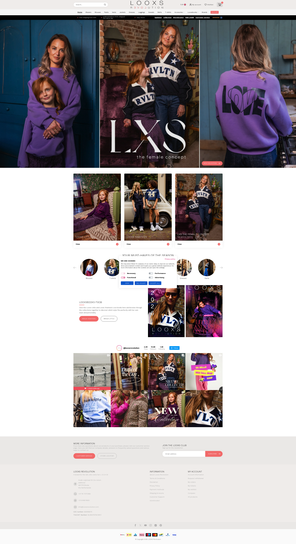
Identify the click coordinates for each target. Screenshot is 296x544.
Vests (114, 12)
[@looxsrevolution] (119, 348)
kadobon (158, 17)
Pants (106, 12)
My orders (192, 482)
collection (167, 17)
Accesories (178, 12)
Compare (191, 493)
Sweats (151, 12)
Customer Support (157, 497)
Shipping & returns (157, 493)
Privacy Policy (155, 486)
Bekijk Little (109, 319)
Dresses (132, 12)
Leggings (141, 12)
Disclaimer (154, 482)
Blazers (88, 12)
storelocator (155, 500)
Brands (204, 12)
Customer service (203, 17)
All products (192, 497)
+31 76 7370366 (84, 494)
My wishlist (192, 489)
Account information (196, 475)
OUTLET (214, 12)
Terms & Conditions (157, 478)
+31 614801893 (83, 500)
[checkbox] (123, 273)
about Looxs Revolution (159, 475)
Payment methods (157, 489)
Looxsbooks (192, 12)
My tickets (192, 486)
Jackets (122, 12)
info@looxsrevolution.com (88, 507)
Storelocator (178, 17)
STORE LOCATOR (107, 456)
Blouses (98, 12)
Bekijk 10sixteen (89, 319)
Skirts (159, 12)
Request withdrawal (196, 478)
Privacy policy (170, 259)
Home (79, 12)
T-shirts (168, 12)
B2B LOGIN (189, 17)
